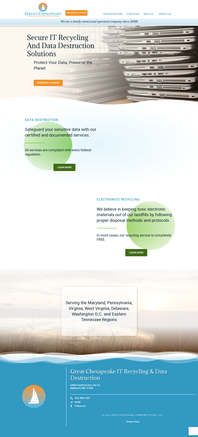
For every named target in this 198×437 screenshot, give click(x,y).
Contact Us (165, 14)
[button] (149, 14)
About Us (148, 14)
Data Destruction (112, 14)
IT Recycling (132, 14)
